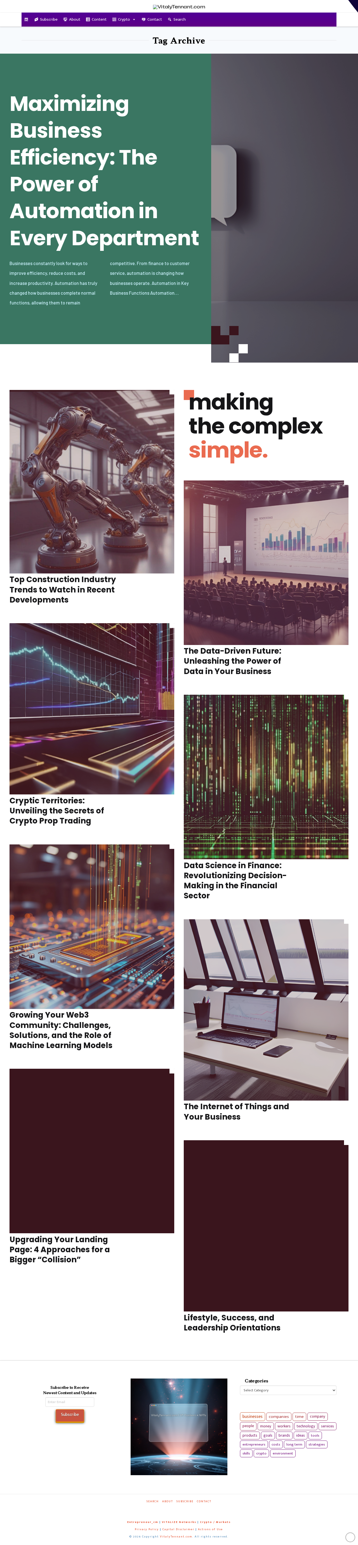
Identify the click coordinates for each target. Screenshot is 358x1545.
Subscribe (49, 19)
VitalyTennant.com (176, 1536)
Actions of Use (210, 1529)
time (299, 1416)
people (248, 1426)
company (317, 1416)
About (74, 19)
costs (276, 1444)
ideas (300, 1435)
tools (315, 1435)
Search (179, 19)
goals (267, 1435)
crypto (261, 1453)
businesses (252, 1416)
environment (283, 1453)
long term (294, 1444)
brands (284, 1435)
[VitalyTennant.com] (26, 20)
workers (284, 1426)
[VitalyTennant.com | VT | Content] (198, 1509)
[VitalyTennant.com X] (173, 1509)
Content (99, 19)
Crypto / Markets (215, 1522)
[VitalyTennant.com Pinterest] (186, 1509)
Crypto (124, 19)
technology (306, 1426)
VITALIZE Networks (179, 1522)
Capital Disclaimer (178, 1529)
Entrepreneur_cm (142, 1522)
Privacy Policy (147, 1529)
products (249, 1435)
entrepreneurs (253, 1444)
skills (246, 1453)
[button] (353, 6)
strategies (316, 1444)
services (327, 1426)
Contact (154, 19)
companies (279, 1416)
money (265, 1426)
